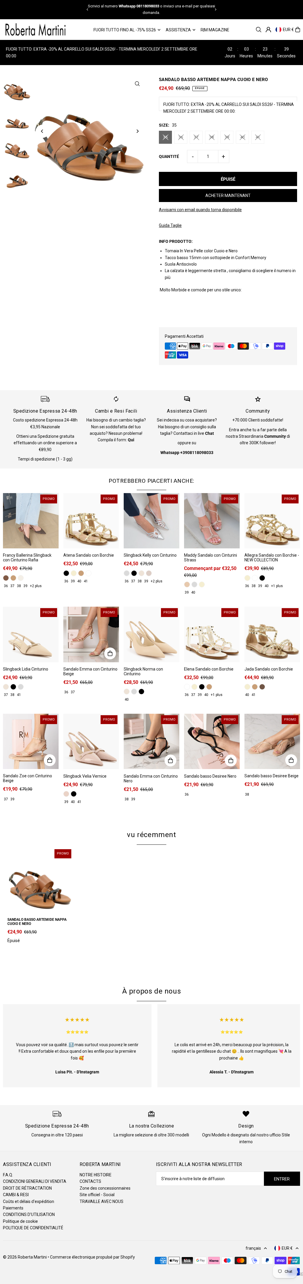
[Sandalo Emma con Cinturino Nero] (151, 741)
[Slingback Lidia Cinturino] (31, 634)
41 (258, 137)
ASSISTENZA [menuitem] (178, 30)
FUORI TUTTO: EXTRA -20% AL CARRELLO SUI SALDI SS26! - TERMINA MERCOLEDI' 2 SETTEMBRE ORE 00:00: (228, 107)
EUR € (288, 29)
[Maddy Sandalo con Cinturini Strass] (212, 521)
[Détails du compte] (268, 29)
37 (196, 137)
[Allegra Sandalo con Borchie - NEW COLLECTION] (272, 521)
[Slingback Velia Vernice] (91, 741)
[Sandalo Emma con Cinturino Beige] (91, 634)
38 (211, 137)
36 (181, 137)
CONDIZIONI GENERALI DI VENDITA (34, 1181)
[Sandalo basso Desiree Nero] (212, 741)
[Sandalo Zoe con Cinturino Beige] (31, 741)
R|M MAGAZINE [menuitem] (215, 30)
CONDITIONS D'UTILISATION (29, 1214)
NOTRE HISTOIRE (96, 1174)
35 (165, 137)
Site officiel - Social (97, 1194)
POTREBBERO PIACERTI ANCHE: (151, 480)
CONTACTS (90, 1181)
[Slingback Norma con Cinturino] (151, 634)
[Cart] (297, 29)
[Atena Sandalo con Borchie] (91, 521)
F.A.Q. (8, 1174)
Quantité (169, 156)
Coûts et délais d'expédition (28, 1201)
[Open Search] (258, 29)
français (253, 1248)
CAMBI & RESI (16, 1194)
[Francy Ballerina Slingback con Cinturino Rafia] (31, 521)
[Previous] (88, 9)
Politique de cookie (20, 1221)
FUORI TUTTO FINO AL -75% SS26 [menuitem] (125, 30)
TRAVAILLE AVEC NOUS (101, 1201)
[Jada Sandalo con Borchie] (272, 634)
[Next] (215, 9)
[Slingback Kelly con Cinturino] (151, 521)
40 (242, 137)
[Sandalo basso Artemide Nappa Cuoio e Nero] (40, 880)
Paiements (13, 1208)
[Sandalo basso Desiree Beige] (272, 741)
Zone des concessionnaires (105, 1188)
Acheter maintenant (228, 195)
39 (227, 137)
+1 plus (277, 586)
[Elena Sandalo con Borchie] (212, 634)
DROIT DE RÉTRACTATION (27, 1188)
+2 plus (36, 586)
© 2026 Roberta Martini (25, 1257)
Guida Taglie (170, 225)
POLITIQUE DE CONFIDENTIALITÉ (33, 1227)
